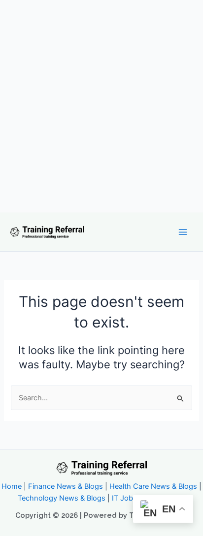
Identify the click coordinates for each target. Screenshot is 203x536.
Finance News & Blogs (65, 486)
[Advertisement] (101, 106)
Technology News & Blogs (61, 498)
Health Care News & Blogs (153, 486)
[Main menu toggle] (182, 232)
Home (11, 486)
